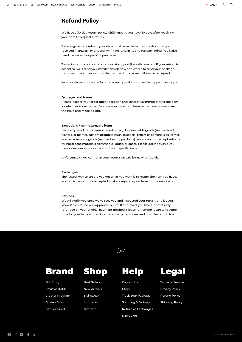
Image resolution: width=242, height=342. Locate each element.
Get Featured (55, 309)
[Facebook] (9, 334)
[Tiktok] (28, 334)
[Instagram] (15, 334)
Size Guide (129, 315)
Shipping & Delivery (136, 302)
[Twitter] (34, 334)
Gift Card (90, 309)
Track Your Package (136, 295)
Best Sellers (92, 282)
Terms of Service (172, 282)
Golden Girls (54, 302)
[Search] (32, 5)
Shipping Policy (171, 302)
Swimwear (91, 295)
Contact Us (130, 282)
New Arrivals (93, 289)
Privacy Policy (170, 289)
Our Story (52, 282)
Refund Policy (170, 295)
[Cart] (231, 5)
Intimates (91, 302)
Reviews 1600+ (56, 289)
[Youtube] (21, 334)
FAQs (126, 289)
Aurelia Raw (228, 334)
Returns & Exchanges (137, 309)
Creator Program (58, 295)
